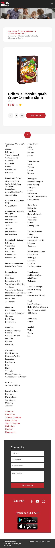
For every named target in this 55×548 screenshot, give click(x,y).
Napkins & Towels (34, 214)
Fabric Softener (33, 199)
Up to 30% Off (11, 206)
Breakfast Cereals (34, 304)
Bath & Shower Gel (12, 281)
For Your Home (11, 234)
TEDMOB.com (44, 542)
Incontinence (10, 400)
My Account (10, 432)
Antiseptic (31, 188)
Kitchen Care (32, 208)
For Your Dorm (11, 231)
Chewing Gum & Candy (36, 295)
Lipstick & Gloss (11, 353)
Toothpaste (10, 302)
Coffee (30, 321)
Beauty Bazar (10, 189)
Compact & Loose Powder (15, 377)
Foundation (9, 359)
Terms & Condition (13, 417)
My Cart (8, 429)
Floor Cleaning (33, 185)
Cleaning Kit (10, 246)
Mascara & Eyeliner (12, 356)
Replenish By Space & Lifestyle (14, 212)
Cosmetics (9, 161)
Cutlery (30, 234)
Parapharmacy (33, 272)
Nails (7, 365)
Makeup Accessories (13, 374)
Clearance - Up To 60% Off (14, 145)
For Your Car (10, 219)
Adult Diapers (33, 278)
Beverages (32, 318)
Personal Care (10, 170)
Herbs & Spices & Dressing (38, 307)
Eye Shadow (10, 362)
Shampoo (9, 316)
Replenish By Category (15, 240)
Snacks (30, 292)
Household (9, 164)
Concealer (9, 371)
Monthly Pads (10, 397)
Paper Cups (32, 217)
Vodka (30, 330)
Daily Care (9, 394)
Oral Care (31, 263)
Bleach (30, 190)
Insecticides (32, 220)
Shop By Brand (27, 31)
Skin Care (9, 328)
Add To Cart (36, 115)
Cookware (32, 246)
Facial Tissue (33, 144)
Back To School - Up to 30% (14, 202)
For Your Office (11, 216)
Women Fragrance (12, 385)
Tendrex (31, 150)
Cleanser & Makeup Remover (13, 332)
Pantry (8, 167)
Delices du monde (16, 33)
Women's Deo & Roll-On (14, 284)
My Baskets (10, 426)
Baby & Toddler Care (36, 252)
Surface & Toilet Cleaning (37, 196)
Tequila (30, 333)
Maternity (9, 403)
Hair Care (9, 307)
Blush (7, 368)
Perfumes (9, 172)
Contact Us (10, 414)
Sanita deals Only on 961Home (13, 185)
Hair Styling (9, 319)
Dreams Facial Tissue (13, 266)
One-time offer (11, 195)
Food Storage (33, 237)
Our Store (12, 31)
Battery (30, 223)
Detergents (33, 179)
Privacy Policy (11, 420)
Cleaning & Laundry (12, 155)
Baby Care (9, 152)
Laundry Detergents (35, 182)
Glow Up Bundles (12, 181)
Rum (29, 336)
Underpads (32, 281)
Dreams (31, 153)
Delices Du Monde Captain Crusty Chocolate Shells (23, 37)
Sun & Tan (9, 339)
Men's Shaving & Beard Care (16, 293)
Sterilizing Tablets (34, 266)
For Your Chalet (11, 222)
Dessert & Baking (34, 289)
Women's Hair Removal (14, 290)
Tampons (9, 406)
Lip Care (8, 342)
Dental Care (10, 299)
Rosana (30, 156)
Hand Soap (9, 278)
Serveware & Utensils (36, 240)
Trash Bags (32, 211)
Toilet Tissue (33, 161)
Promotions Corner (13, 178)
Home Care (32, 205)
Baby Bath (32, 261)
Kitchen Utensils (35, 231)
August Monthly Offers (14, 192)
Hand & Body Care (12, 336)
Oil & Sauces (32, 313)
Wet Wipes (32, 258)
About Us (9, 411)
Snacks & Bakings (35, 287)
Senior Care (9, 252)
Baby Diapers (33, 255)
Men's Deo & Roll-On (13, 296)
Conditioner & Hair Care (14, 313)
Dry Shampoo (10, 322)
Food (30, 301)
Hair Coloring (10, 310)
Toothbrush (10, 287)
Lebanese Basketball (14, 263)
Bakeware (31, 243)
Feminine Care (10, 258)
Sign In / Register (12, 423)
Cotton (8, 275)
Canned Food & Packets (37, 310)
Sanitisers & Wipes (35, 275)
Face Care (9, 345)
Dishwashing (32, 193)
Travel (7, 225)
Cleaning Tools (33, 226)
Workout (8, 228)
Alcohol (8, 149)
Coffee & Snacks (11, 158)
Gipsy (30, 147)
